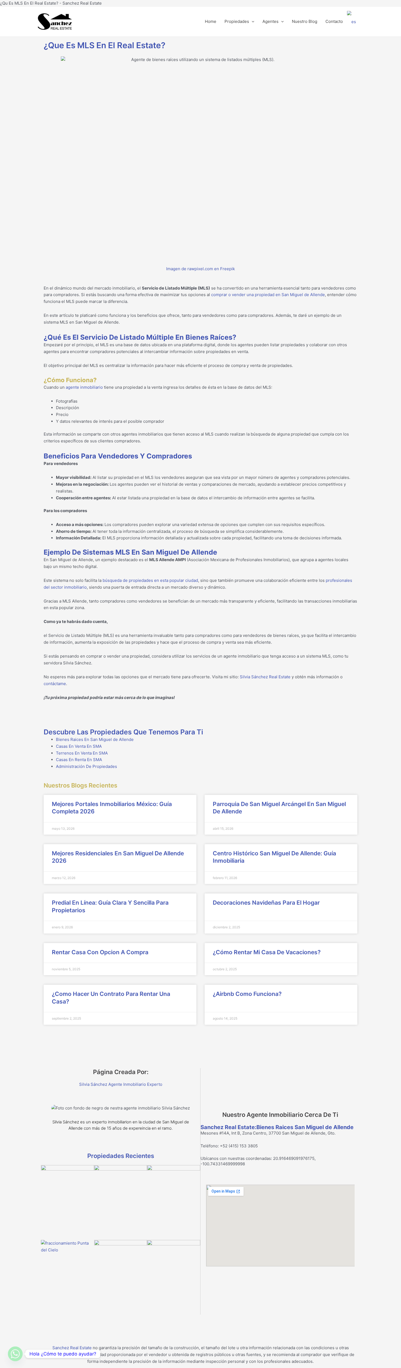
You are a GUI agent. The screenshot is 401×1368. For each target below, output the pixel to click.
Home (210, 21)
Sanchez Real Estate (72, 1347)
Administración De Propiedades (86, 766)
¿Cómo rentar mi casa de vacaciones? (267, 952)
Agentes (270, 21)
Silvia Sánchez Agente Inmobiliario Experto (120, 1084)
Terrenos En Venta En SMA (82, 753)
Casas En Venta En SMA (79, 746)
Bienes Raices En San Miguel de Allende (95, 739)
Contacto (334, 21)
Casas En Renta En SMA (79, 759)
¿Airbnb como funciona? (247, 993)
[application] (251, 21)
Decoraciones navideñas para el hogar (266, 902)
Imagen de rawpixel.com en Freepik (200, 268)
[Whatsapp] (15, 1353)
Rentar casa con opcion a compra (100, 952)
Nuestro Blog (304, 21)
